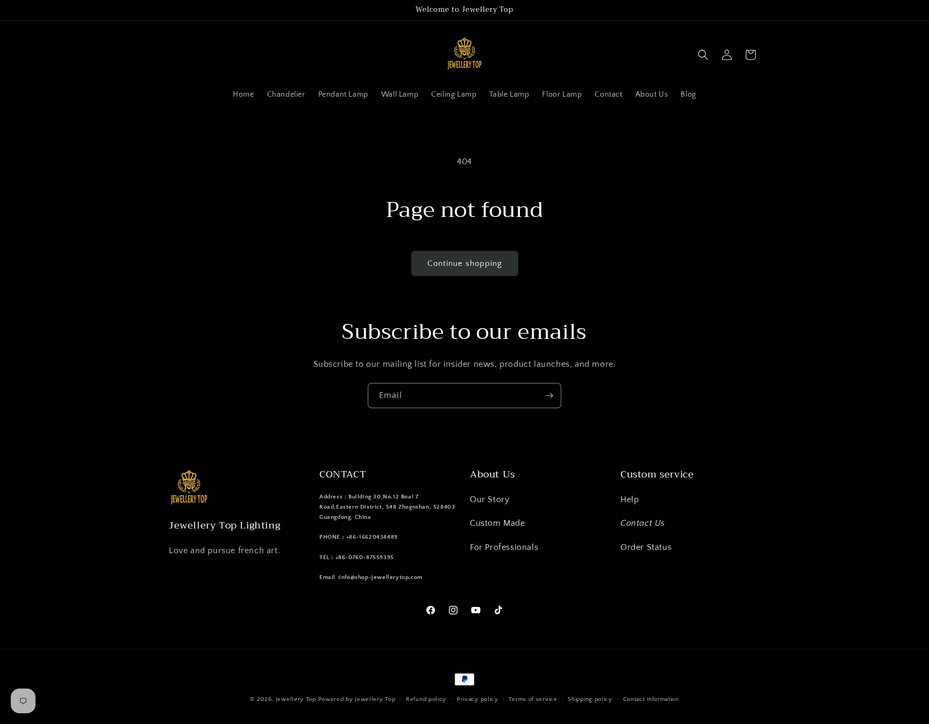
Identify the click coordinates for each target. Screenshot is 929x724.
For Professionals (504, 547)
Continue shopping (464, 263)
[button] (703, 55)
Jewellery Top (296, 699)
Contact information (651, 699)
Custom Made (497, 523)
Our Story (489, 499)
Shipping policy (590, 699)
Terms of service (533, 699)
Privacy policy (477, 699)
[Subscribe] (549, 395)
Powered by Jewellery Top (357, 699)
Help (629, 499)
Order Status (645, 547)
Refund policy (426, 699)
